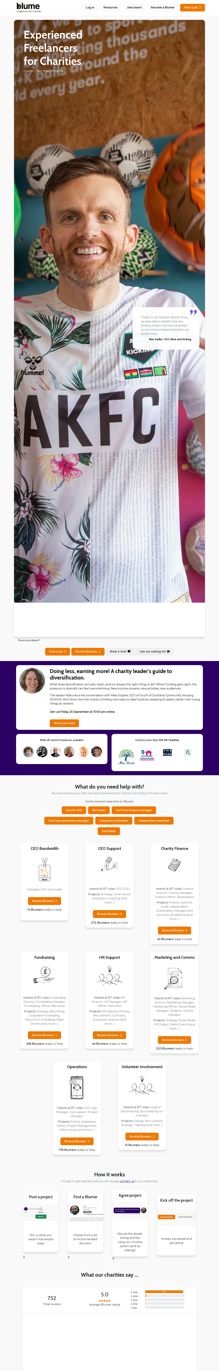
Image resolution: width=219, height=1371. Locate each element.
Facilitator (109, 831)
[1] (97, 632)
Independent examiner (154, 820)
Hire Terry (37, 1344)
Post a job (191, 7)
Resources (111, 7)
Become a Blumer (163, 7)
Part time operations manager (69, 820)
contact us (127, 1181)
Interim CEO (74, 810)
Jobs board (134, 7)
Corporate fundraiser (114, 820)
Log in (90, 7)
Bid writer (98, 810)
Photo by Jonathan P (29, 640)
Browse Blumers (43, 901)
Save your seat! (64, 723)
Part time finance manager (134, 810)
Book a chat (118, 651)
